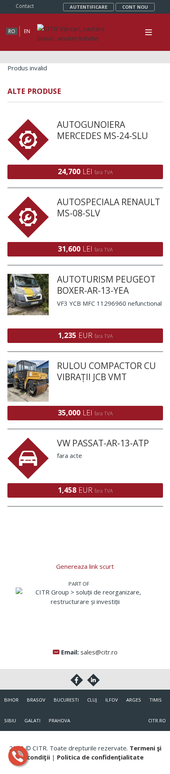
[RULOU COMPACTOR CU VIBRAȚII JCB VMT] (28, 365)
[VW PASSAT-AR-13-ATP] (28, 442)
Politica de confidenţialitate (100, 757)
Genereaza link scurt (85, 566)
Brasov (36, 700)
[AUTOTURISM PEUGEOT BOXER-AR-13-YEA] (28, 278)
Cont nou (135, 7)
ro (11, 31)
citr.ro (157, 720)
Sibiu (10, 720)
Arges (133, 700)
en (27, 31)
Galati (32, 720)
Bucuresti (66, 700)
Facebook (77, 680)
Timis (155, 700)
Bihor (11, 700)
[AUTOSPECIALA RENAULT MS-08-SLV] (28, 201)
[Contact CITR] (18, 756)
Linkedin (93, 680)
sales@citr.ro (99, 652)
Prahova (59, 720)
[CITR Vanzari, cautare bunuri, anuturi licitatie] (80, 28)
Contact (25, 6)
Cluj (92, 700)
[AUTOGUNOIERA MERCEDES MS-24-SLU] (28, 124)
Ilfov (111, 700)
